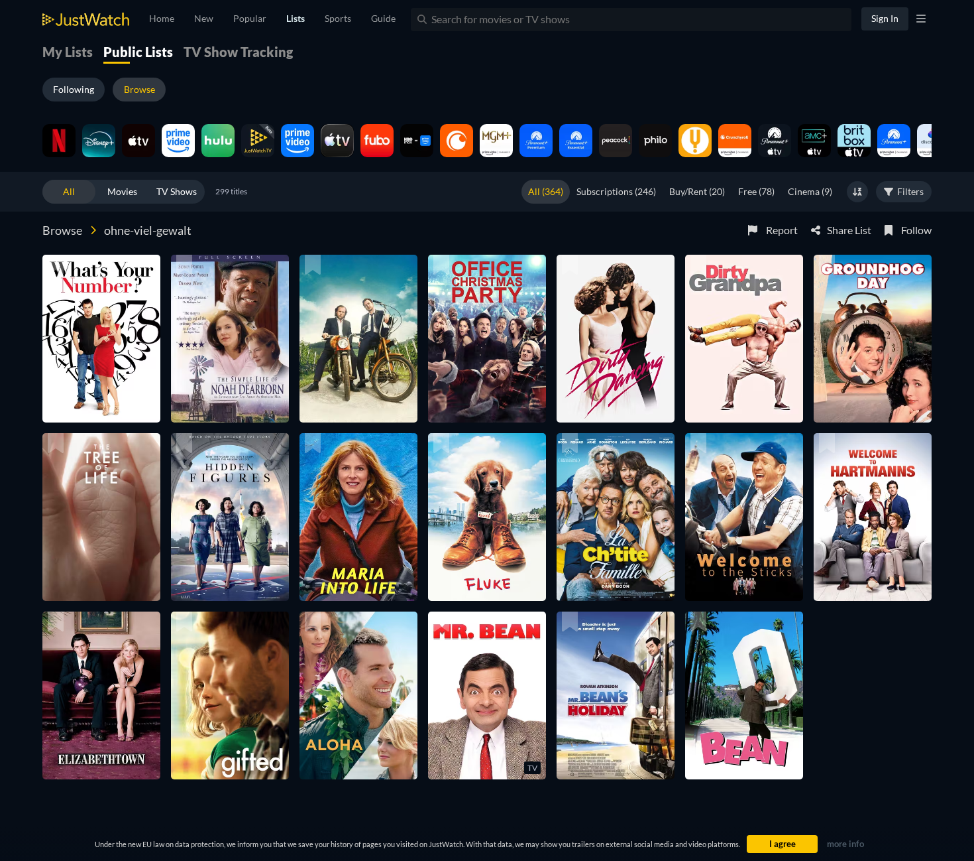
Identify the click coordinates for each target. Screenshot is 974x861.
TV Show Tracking (238, 52)
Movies (122, 191)
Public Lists (138, 52)
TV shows (176, 191)
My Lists (67, 52)
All (69, 191)
